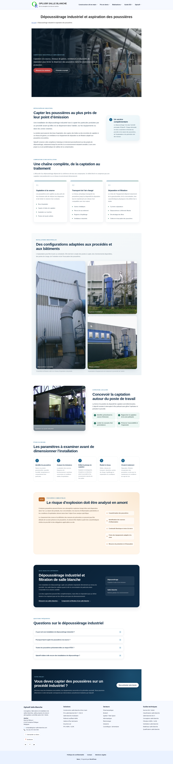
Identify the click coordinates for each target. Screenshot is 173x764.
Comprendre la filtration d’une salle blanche (75, 601)
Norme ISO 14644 (148, 710)
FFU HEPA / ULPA (68, 726)
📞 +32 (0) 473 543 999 (31, 730)
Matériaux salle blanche (150, 726)
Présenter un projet (62, 70)
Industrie (106, 724)
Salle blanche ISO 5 (149, 716)
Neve (78, 759)
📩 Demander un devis (32, 734)
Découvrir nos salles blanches (48, 601)
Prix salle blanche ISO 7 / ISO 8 (73, 713)
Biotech (105, 713)
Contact (89, 755)
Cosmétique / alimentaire (111, 726)
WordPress (93, 759)
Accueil (34, 22)
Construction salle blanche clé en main (75, 710)
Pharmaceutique (108, 710)
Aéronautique (107, 718)
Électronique (107, 721)
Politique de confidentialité (75, 755)
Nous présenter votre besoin (128, 685)
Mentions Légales (100, 755)
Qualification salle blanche (151, 729)
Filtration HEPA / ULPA (150, 721)
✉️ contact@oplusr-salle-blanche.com (35, 727)
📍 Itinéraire (29, 739)
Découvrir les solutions (43, 70)
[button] (109, 4)
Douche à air (67, 724)
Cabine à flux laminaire (70, 721)
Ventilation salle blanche (150, 724)
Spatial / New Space (109, 716)
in (25, 744)
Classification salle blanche (151, 713)
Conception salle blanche (150, 718)
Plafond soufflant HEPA (70, 718)
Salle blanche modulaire (70, 716)
